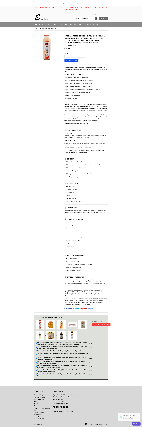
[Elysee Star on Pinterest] (61, 407)
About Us (36, 403)
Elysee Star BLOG (39, 418)
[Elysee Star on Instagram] (64, 407)
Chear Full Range (38, 395)
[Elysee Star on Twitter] (54, 407)
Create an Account (103, 14)
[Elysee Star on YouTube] (67, 407)
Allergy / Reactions (39, 412)
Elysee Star (39, 424)
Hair (47, 24)
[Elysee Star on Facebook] (57, 407)
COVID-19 (36, 416)
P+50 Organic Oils (39, 399)
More (98, 24)
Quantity (66, 53)
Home (35, 28)
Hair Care (57, 24)
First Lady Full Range (39, 397)
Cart (104, 18)
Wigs (81, 24)
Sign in (94, 14)
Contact (36, 406)
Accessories (69, 24)
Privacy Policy (37, 414)
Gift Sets (90, 24)
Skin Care (38, 24)
